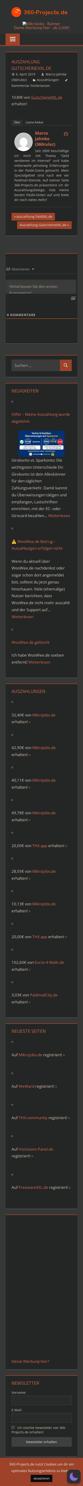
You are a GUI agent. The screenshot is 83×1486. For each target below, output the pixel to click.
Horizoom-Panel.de (36, 1149)
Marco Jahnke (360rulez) (45, 138)
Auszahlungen (48, 80)
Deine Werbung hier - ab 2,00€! (41, 27)
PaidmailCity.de (44, 995)
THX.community (33, 1117)
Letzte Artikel (34, 122)
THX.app (39, 845)
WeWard (26, 1086)
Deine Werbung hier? (30, 1361)
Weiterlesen (59, 515)
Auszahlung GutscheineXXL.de (42, 225)
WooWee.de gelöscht (31, 642)
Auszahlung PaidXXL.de (34, 217)
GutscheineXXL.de (46, 97)
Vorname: (19, 1392)
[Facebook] (66, 134)
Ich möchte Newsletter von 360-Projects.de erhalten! (39, 1429)
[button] (74, 1477)
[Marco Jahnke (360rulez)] (23, 149)
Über (17, 122)
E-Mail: (17, 1410)
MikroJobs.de (44, 747)
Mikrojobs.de (44, 715)
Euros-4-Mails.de (49, 962)
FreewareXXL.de (33, 1187)
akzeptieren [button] (41, 1478)
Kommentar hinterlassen (31, 85)
